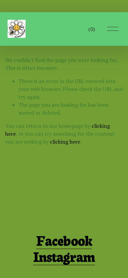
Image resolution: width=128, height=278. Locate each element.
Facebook (64, 240)
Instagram (64, 256)
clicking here (65, 141)
